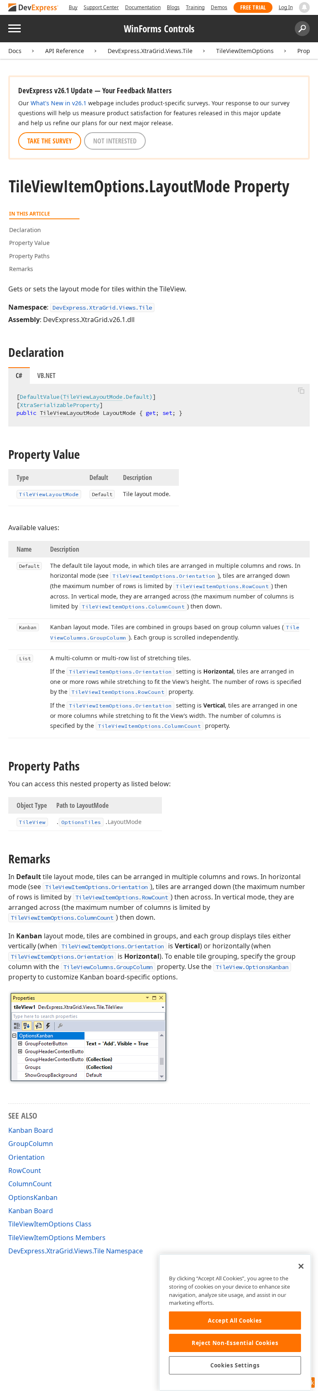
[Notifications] (304, 7)
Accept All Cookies (235, 1320)
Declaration (25, 230)
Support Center (101, 7)
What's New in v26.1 (59, 103)
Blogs (173, 7)
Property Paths (29, 256)
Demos (219, 7)
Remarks (21, 269)
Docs (15, 51)
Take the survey (49, 140)
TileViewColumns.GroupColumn (108, 967)
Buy (73, 7)
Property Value (29, 243)
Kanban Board (30, 1130)
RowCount (24, 1170)
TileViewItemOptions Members (57, 1237)
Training (195, 7)
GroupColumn (30, 1143)
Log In (286, 7)
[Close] (301, 1266)
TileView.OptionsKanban (252, 967)
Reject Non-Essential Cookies (235, 1343)
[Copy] (301, 391)
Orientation (26, 1157)
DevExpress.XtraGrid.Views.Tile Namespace (75, 1250)
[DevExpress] (33, 8)
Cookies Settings (235, 1365)
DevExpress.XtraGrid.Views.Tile (150, 51)
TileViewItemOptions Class (50, 1224)
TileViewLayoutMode (93, 396)
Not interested (115, 140)
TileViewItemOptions (245, 51)
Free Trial (253, 7)
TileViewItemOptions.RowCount (121, 897)
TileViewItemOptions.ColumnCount (62, 917)
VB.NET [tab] (46, 375)
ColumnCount (30, 1183)
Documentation (143, 7)
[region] (235, 1322)
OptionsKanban (33, 1197)
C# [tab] (19, 375)
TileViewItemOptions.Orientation (96, 887)
